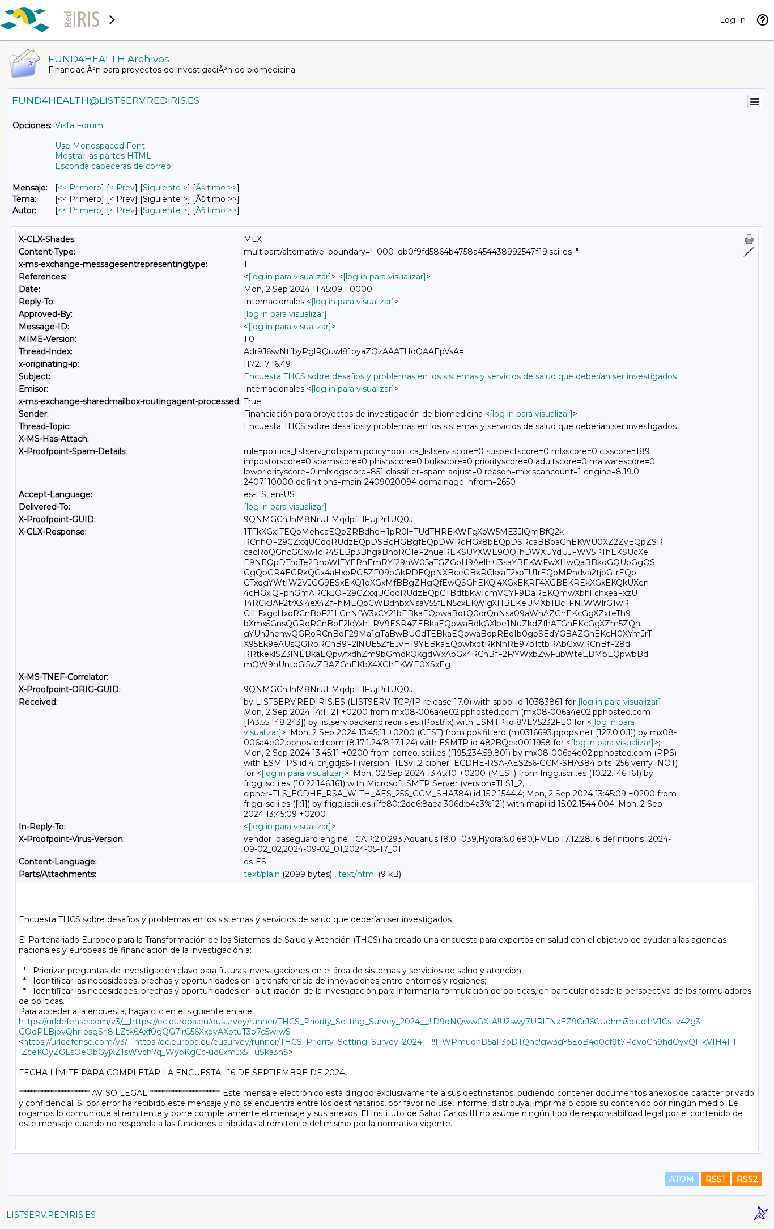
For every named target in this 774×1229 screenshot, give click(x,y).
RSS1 (715, 1179)
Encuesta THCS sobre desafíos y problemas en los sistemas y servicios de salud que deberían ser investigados (460, 376)
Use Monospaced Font (100, 146)
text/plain (262, 874)
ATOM (681, 1179)
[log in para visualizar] (289, 277)
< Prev (122, 188)
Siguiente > (165, 188)
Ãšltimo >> (216, 188)
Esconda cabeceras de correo (113, 166)
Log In (733, 20)
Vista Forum (79, 125)
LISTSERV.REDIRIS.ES (51, 1215)
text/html (357, 874)
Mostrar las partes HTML (103, 156)
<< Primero (79, 188)
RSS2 (747, 1179)
